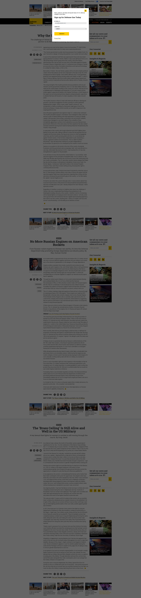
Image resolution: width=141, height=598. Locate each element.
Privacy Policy (57, 38)
